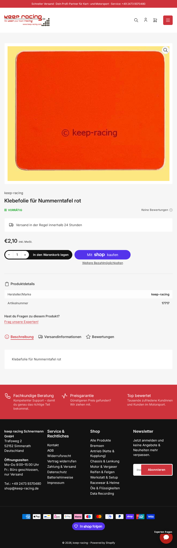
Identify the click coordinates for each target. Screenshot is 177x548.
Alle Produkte (100, 440)
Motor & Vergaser (103, 467)
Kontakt (53, 445)
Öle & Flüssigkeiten (105, 488)
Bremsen (97, 446)
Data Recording (102, 493)
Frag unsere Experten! (21, 322)
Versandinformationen (62, 337)
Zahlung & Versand (61, 467)
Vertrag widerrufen (61, 461)
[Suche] (136, 20)
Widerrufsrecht (59, 456)
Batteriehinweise (60, 477)
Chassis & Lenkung (104, 461)
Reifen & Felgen (102, 472)
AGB (50, 450)
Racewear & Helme (104, 483)
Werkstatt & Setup (104, 477)
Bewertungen (103, 337)
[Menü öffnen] (168, 20)
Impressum (55, 483)
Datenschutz (57, 472)
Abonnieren (156, 469)
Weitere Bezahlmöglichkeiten (102, 263)
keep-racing (13, 193)
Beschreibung (22, 337)
